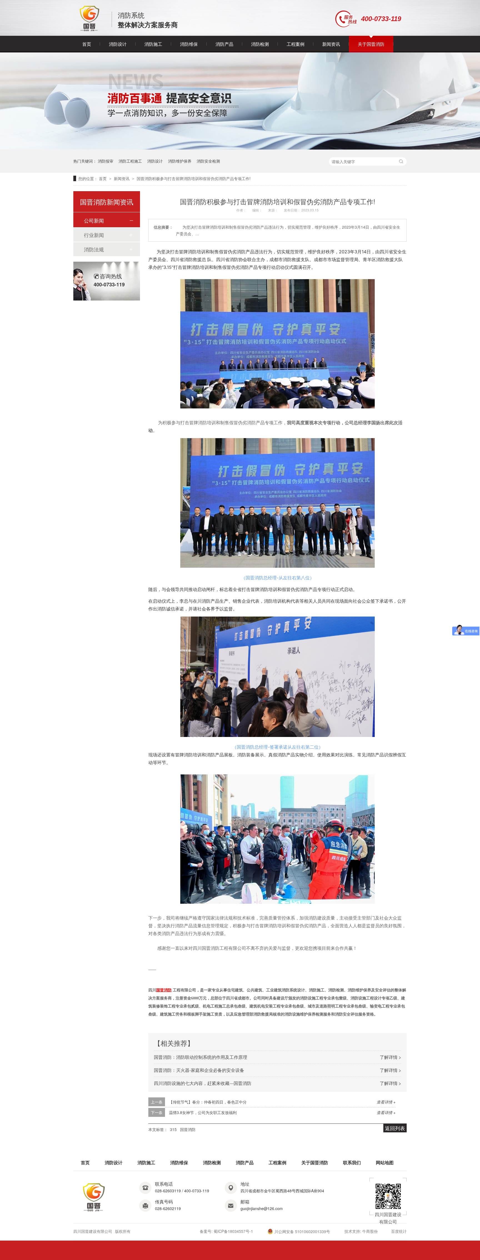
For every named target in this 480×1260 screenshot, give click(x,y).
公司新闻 (94, 220)
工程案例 (295, 44)
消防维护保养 (179, 161)
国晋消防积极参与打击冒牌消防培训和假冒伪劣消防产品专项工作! (194, 178)
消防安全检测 (208, 161)
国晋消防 (188, 1129)
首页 (86, 44)
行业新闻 (94, 234)
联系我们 (352, 1162)
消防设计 (118, 44)
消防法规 (94, 249)
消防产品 (224, 44)
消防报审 (105, 161)
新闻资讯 (331, 44)
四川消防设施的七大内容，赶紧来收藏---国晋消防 (202, 1083)
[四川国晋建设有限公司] (89, 30)
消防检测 (260, 44)
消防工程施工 (130, 161)
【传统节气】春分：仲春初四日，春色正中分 (208, 1102)
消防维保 (189, 44)
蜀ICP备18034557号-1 (233, 1231)
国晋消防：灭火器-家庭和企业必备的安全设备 (199, 1070)
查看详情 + (386, 1102)
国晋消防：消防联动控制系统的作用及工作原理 (200, 1057)
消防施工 (153, 44)
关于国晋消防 (371, 44)
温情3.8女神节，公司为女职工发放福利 (203, 1112)
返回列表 (395, 1128)
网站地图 (385, 1162)
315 (173, 1129)
